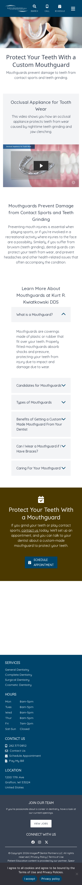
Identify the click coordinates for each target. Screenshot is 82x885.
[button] (34, 842)
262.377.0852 (17, 745)
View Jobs (41, 823)
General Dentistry (17, 670)
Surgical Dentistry (17, 680)
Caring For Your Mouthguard (38, 468)
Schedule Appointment (24, 756)
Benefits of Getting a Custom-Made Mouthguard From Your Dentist (39, 424)
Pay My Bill (16, 761)
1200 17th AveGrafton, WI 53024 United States (17, 782)
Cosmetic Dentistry (18, 685)
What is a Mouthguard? (34, 314)
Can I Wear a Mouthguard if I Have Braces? (38, 448)
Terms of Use (56, 856)
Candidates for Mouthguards (38, 385)
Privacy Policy (39, 856)
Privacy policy (50, 878)
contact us (30, 530)
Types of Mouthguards (34, 402)
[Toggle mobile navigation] (72, 8)
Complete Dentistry (18, 675)
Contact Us (17, 751)
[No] (77, 874)
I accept (29, 878)
